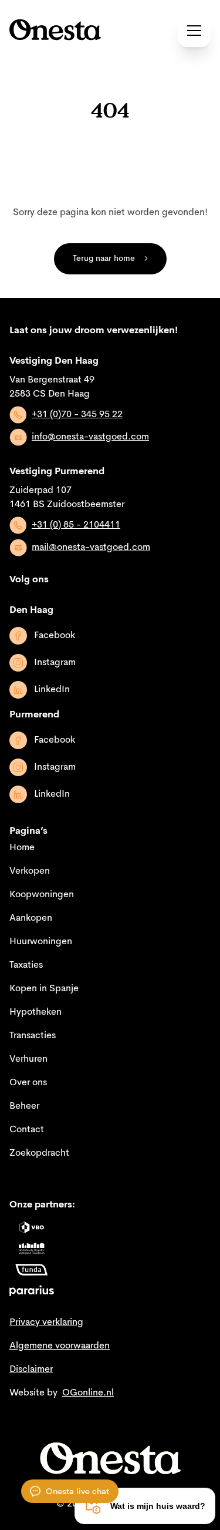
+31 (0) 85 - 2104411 (76, 525)
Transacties (32, 1036)
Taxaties (26, 965)
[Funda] (31, 1270)
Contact (26, 1130)
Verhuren (28, 1059)
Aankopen (30, 918)
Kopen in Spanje (44, 989)
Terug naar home (104, 258)
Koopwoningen (41, 895)
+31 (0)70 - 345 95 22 (77, 415)
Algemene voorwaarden (59, 1346)
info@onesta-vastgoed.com (90, 437)
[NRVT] (32, 1248)
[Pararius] (31, 1291)
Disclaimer (31, 1369)
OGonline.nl (88, 1393)
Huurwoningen (40, 942)
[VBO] (31, 1227)
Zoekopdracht (39, 1153)
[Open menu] (194, 31)
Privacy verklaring (46, 1322)
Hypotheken (35, 1012)
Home (22, 848)
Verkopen (29, 871)
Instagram (55, 662)
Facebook (54, 635)
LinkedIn (52, 689)
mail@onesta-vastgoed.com (91, 547)
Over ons (28, 1083)
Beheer (24, 1106)
